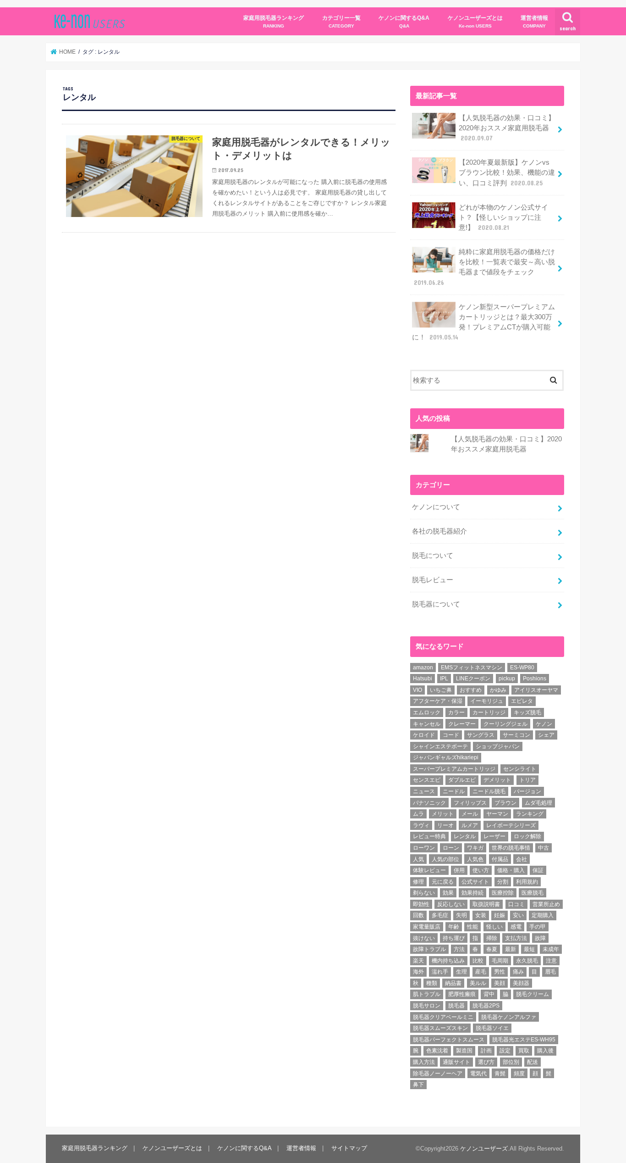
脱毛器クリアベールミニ (443, 1017)
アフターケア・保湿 (437, 701)
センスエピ (426, 780)
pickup (507, 678)
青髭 (499, 1073)
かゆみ (498, 690)
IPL (444, 678)
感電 (516, 927)
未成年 (551, 949)
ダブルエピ (462, 780)
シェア (546, 735)
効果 (448, 893)
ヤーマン (497, 814)
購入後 (545, 1050)
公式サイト (475, 882)
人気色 (475, 859)
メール (469, 814)
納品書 (453, 983)
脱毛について (432, 555)
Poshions (534, 678)
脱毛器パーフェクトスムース (448, 1039)
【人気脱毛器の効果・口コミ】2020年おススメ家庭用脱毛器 (507, 128)
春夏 (491, 949)
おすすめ (471, 690)
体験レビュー (429, 870)
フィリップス (470, 803)
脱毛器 (456, 1005)
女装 (480, 915)
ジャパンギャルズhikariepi (445, 757)
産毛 (480, 971)
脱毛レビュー (432, 580)
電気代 (478, 1073)
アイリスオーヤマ (536, 690)
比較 (477, 960)
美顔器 (521, 983)
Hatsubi (422, 678)
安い (518, 915)
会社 (521, 859)
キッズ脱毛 (527, 712)
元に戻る (443, 882)
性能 (472, 927)
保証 (538, 870)
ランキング (530, 814)
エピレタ (522, 701)
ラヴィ (421, 825)
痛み (518, 971)
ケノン (544, 724)
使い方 (480, 870)
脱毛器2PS (486, 1005)
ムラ (418, 814)
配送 (532, 1062)
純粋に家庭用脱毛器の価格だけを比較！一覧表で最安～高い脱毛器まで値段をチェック (484, 267)
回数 (418, 915)
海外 (418, 971)
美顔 (499, 983)
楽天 (418, 960)
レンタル (465, 836)
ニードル (454, 791)
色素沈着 (437, 1050)
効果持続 (472, 893)
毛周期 (500, 960)
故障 (540, 938)
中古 (543, 848)
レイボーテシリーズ (511, 825)
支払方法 (516, 938)
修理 (418, 882)
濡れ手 (440, 971)
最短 (529, 949)
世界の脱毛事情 (511, 848)
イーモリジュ (486, 701)
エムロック (426, 712)
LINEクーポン (473, 678)
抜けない (424, 938)
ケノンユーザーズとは (475, 21)
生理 (461, 971)
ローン (451, 848)
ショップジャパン (498, 746)
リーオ (445, 825)
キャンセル (426, 724)
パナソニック (429, 803)
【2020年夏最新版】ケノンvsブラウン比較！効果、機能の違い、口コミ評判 (507, 172)
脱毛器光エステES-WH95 (523, 1039)
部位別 (511, 1062)
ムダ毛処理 (538, 803)
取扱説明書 (486, 904)
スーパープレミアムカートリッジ (454, 769)
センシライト (519, 769)
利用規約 (527, 882)
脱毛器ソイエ (492, 1028)
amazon (423, 667)
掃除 (491, 938)
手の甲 (537, 927)
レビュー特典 (429, 836)
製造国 (464, 1050)
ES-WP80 (522, 667)
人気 (418, 859)
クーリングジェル (505, 724)
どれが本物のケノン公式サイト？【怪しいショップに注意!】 (503, 217)
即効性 (421, 904)
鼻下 (418, 1084)
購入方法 (424, 1062)
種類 (431, 983)
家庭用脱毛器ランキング (273, 21)
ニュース (424, 791)
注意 (551, 960)
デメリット (497, 780)
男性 (499, 971)
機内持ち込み (448, 960)
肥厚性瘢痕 (462, 994)
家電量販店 (426, 927)
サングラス (480, 735)
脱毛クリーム (532, 994)
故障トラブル (429, 949)
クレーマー (462, 724)
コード (451, 735)
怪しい (494, 927)
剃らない (424, 893)
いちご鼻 (441, 690)
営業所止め (546, 904)
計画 (486, 1050)
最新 (510, 949)
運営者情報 (534, 21)
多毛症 (440, 915)
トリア (527, 780)
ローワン (424, 848)
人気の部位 (445, 859)
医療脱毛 (533, 893)
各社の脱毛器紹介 (439, 531)
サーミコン (516, 735)
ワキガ (475, 848)
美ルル (478, 983)
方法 (459, 949)
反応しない (451, 904)
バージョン (527, 791)
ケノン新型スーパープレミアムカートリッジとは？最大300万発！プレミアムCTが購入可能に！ (483, 322)
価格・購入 (511, 870)
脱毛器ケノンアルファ (508, 1017)
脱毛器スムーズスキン (440, 1028)
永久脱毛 (527, 960)
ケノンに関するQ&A (404, 21)
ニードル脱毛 (488, 791)
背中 (488, 994)
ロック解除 (527, 836)
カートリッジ (488, 712)
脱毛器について (436, 604)
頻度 (519, 1073)
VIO (417, 690)
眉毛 (550, 971)
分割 (502, 882)
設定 (505, 1050)
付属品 (500, 859)
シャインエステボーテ (440, 746)
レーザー (494, 836)
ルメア (469, 825)
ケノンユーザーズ (484, 1148)
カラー (456, 712)
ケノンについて (436, 507)
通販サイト (456, 1062)
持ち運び (454, 938)
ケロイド (424, 735)
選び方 (486, 1062)
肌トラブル (426, 994)
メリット (443, 814)
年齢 (453, 927)
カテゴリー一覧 (341, 21)
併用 (459, 870)
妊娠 (499, 915)
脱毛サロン (426, 1005)
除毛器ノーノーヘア (437, 1073)
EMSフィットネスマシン (471, 667)
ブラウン (505, 803)
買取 (523, 1050)
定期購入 (543, 915)
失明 (461, 915)
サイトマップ (349, 1148)
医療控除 (503, 893)
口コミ (516, 904)
